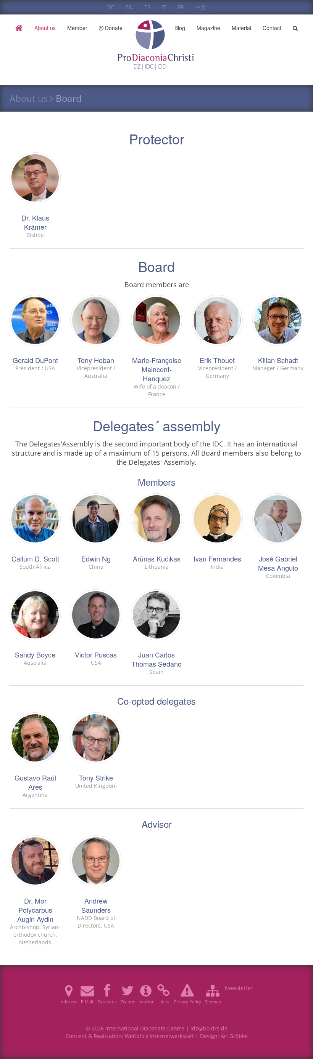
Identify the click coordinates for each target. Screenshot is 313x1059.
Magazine (208, 28)
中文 (200, 7)
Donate (113, 28)
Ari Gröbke (234, 1036)
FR (181, 7)
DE (110, 7)
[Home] (19, 27)
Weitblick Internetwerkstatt (159, 1036)
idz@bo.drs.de (208, 1028)
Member (77, 28)
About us (45, 28)
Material (241, 28)
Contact (272, 28)
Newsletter (239, 988)
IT (164, 7)
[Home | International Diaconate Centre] (156, 27)
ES (147, 7)
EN (129, 7)
